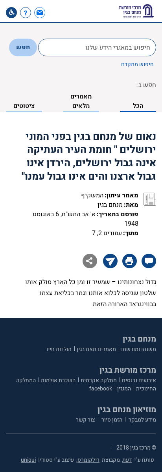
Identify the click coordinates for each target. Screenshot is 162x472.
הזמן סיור (111, 420)
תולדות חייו (59, 349)
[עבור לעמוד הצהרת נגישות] (11, 12)
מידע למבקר (141, 420)
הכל (138, 106)
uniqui (28, 460)
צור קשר (85, 420)
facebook (100, 389)
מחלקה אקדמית (99, 380)
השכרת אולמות (58, 380)
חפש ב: (146, 85)
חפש (23, 47)
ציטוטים (24, 106)
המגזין (124, 389)
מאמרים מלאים (81, 101)
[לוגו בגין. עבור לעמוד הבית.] (136, 11)
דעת (127, 460)
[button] (53, 12)
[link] (40, 12)
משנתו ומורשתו (138, 349)
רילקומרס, (87, 460)
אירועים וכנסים (139, 380)
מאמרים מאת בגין (96, 349)
